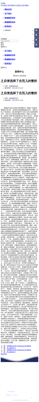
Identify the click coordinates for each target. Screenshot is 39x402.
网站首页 (8, 9)
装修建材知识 (10, 22)
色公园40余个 (11, 348)
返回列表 (4, 354)
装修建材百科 (10, 18)
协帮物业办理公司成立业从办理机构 (19, 346)
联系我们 (8, 26)
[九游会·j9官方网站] (15, 5)
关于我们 (8, 14)
